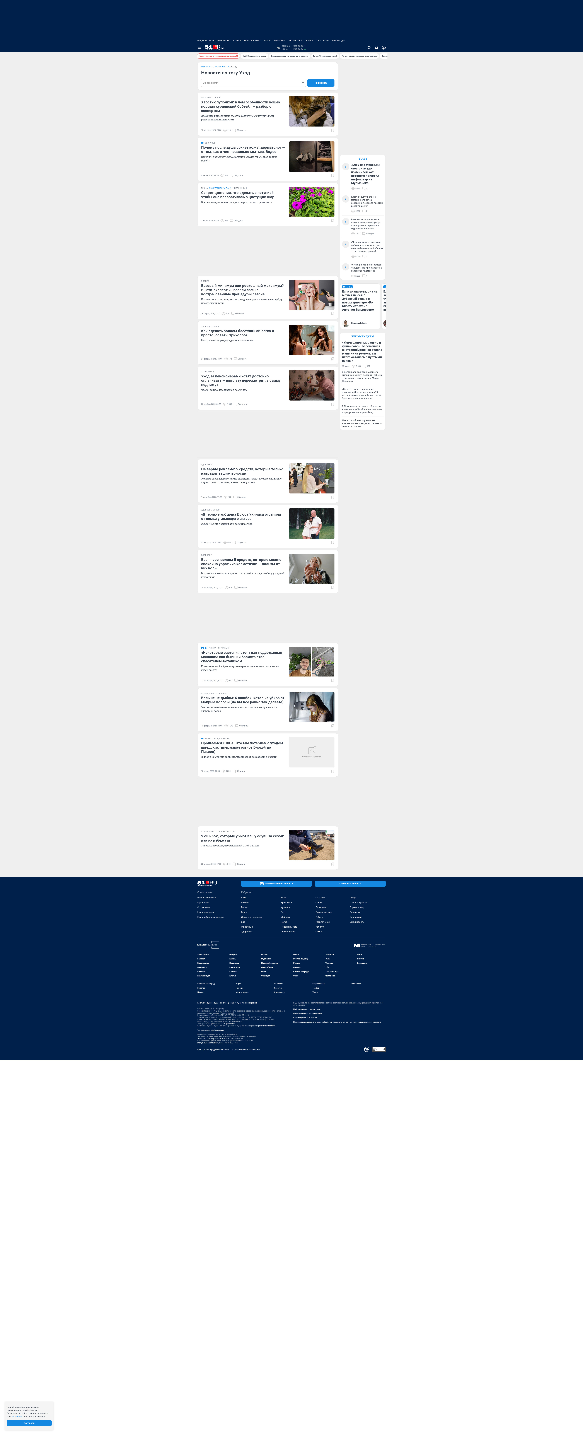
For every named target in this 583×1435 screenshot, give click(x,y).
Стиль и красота (358, 902)
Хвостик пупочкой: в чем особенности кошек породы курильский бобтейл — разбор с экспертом (240, 106)
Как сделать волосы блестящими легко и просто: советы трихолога (237, 333)
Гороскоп (279, 41)
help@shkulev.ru (217, 1030)
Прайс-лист (203, 902)
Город (244, 912)
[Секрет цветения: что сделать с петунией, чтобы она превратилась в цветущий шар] (311, 202)
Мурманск (207, 67)
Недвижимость (206, 41)
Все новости (222, 67)
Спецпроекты (357, 922)
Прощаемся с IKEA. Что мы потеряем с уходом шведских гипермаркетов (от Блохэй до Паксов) (242, 747)
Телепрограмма (253, 41)
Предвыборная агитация (210, 917)
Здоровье (246, 931)
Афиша (268, 41)
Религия (319, 926)
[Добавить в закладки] (332, 130)
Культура (285, 907)
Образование (288, 931)
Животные (247, 926)
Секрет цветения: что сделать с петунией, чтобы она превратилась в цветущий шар (237, 195)
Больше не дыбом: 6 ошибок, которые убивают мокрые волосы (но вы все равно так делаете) (242, 700)
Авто (243, 897)
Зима (283, 897)
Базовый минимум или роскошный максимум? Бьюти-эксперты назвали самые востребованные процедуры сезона (242, 290)
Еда (243, 922)
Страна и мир (357, 907)
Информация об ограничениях (306, 1009)
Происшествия (323, 912)
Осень (318, 902)
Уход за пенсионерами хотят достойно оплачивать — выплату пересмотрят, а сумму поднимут (241, 380)
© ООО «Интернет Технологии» (246, 1049)
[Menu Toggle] (199, 47)
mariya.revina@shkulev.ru (207, 1043)
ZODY (318, 41)
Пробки (309, 41)
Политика (320, 907)
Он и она (320, 897)
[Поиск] (369, 47)
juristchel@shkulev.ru (267, 1026)
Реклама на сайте (206, 897)
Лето (283, 912)
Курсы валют (295, 41)
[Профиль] (383, 47)
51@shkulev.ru (230, 1024)
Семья (318, 931)
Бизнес (245, 902)
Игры (326, 41)
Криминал (286, 902)
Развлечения (322, 922)
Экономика (356, 917)
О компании (203, 907)
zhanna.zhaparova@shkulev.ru (210, 1039)
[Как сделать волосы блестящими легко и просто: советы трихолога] (311, 340)
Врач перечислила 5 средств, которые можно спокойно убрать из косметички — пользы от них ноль (241, 564)
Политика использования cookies (307, 1013)
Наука (284, 922)
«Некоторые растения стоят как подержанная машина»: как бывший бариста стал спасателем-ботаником (241, 657)
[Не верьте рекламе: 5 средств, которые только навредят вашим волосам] (311, 478)
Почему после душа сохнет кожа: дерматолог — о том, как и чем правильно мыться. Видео (243, 149)
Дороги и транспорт (252, 917)
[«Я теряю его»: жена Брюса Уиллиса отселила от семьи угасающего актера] (311, 523)
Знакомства (224, 41)
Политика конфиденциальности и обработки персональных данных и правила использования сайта (337, 1022)
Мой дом (285, 917)
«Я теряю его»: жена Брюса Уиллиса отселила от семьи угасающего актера (241, 516)
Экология (355, 912)
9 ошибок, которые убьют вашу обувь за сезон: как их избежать (242, 838)
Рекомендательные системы (305, 1018)
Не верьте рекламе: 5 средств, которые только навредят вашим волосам (242, 471)
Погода (237, 41)
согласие (17, 1416)
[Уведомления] (376, 47)
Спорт (353, 897)
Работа (319, 917)
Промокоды (338, 41)
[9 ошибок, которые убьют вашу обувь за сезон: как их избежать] (311, 845)
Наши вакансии (205, 912)
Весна (244, 907)
